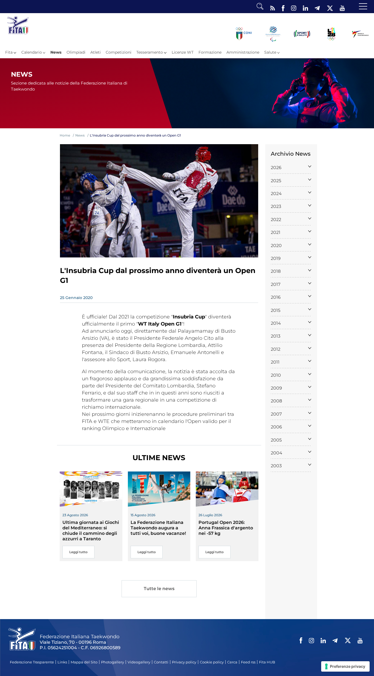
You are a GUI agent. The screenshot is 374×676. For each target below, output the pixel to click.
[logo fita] (18, 25)
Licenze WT (183, 52)
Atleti (95, 52)
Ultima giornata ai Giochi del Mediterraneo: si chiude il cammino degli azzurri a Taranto (90, 530)
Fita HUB (267, 662)
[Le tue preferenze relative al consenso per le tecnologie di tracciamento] (345, 666)
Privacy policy (184, 662)
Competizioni (118, 52)
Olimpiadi (76, 52)
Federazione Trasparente (32, 662)
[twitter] (329, 7)
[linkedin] (305, 7)
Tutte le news (159, 588)
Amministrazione (242, 52)
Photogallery (112, 662)
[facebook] (283, 7)
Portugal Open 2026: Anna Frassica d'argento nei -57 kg (225, 528)
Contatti (161, 662)
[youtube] (342, 7)
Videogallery (139, 662)
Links (62, 662)
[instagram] (294, 7)
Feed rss (248, 662)
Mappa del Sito (84, 662)
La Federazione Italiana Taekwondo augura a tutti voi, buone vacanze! (158, 528)
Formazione (209, 52)
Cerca (232, 662)
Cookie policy (212, 662)
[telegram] (317, 7)
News (56, 52)
